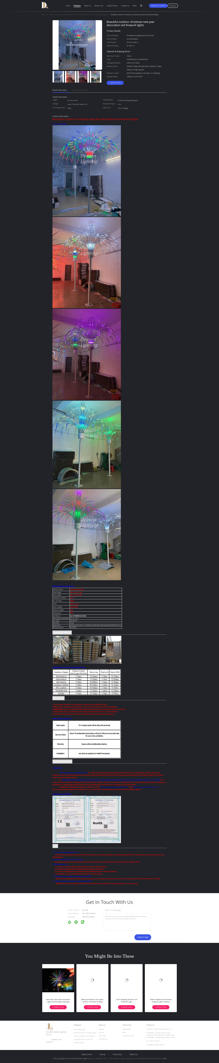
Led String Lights (80, 1029)
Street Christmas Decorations (84, 1036)
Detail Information (59, 90)
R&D (124, 1032)
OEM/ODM (126, 1029)
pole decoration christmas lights (85, 1033)
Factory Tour (99, 6)
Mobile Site (134, 1054)
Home (68, 6)
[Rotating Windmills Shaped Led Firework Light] (127, 980)
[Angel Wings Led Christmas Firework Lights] (58, 980)
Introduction (103, 1039)
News (135, 6)
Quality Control (112, 6)
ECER (164, 1058)
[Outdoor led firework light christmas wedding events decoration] (161, 980)
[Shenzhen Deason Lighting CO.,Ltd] (71, 923)
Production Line (128, 1036)
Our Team (102, 1036)
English (172, 6)
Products (77, 6)
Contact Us (125, 6)
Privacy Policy (117, 1054)
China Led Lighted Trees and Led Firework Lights (70, 1058)
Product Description (80, 90)
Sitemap (102, 1054)
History (101, 1029)
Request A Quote (158, 6)
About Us (87, 6)
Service (101, 1032)
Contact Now (115, 83)
